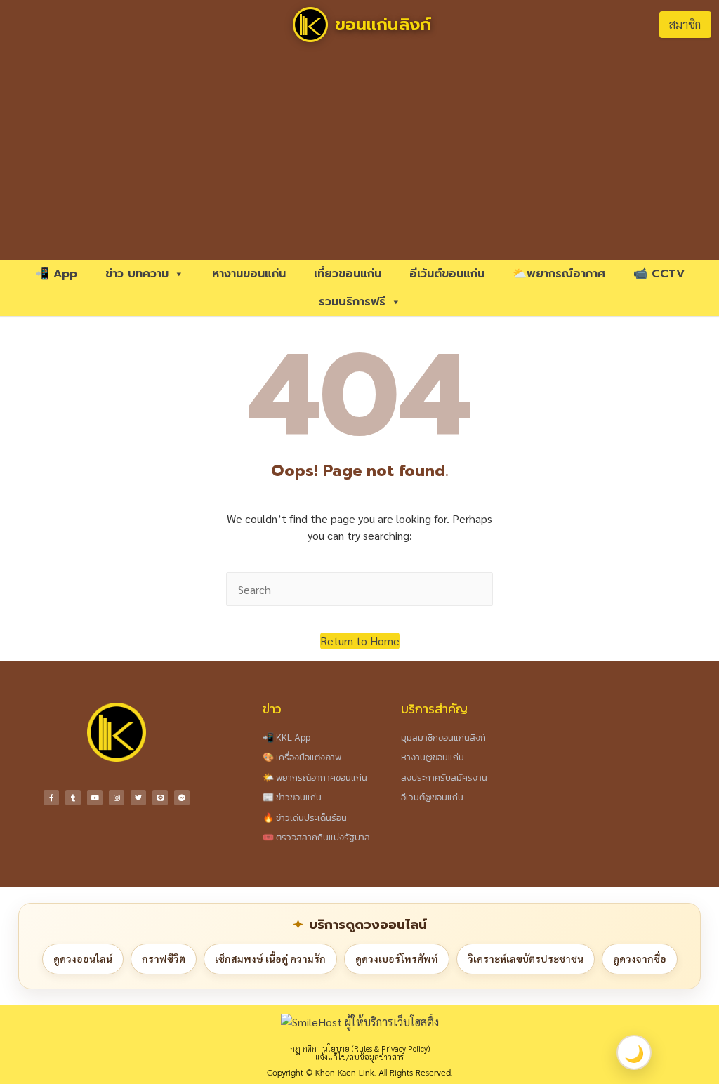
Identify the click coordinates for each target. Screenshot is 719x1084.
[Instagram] (116, 797)
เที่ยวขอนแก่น (347, 273)
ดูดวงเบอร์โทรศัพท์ (396, 958)
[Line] (160, 797)
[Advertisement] (359, 154)
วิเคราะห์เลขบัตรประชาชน (525, 958)
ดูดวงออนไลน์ (82, 958)
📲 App (56, 273)
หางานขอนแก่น (249, 273)
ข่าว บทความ (137, 273)
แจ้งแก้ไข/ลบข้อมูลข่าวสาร (359, 1057)
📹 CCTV (659, 273)
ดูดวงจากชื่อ (639, 958)
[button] (360, 641)
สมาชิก (685, 24)
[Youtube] (95, 797)
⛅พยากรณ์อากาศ (559, 273)
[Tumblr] (73, 797)
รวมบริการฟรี (352, 301)
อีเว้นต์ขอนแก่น (446, 273)
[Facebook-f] (51, 797)
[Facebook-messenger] (182, 797)
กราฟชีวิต (163, 958)
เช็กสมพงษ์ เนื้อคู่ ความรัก (270, 958)
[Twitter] (138, 797)
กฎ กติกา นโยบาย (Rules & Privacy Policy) (360, 1048)
